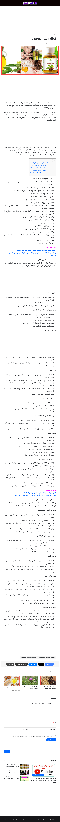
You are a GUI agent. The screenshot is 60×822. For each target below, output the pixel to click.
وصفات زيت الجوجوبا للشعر (28, 657)
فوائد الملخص (48, 34)
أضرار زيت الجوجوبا (36, 172)
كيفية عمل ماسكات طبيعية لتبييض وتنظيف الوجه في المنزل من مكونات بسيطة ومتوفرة (31, 254)
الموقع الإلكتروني (25, 729)
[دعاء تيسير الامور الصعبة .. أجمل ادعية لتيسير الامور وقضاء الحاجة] (24, 778)
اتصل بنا (47, 819)
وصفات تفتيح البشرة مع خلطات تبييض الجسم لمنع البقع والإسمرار (35, 250)
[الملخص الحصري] (30, 3)
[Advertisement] (30, 18)
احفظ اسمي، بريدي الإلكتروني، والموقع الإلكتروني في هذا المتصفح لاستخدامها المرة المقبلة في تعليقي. (33, 736)
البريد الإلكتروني (52, 729)
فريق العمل (52, 819)
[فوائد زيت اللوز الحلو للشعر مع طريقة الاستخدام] (12, 681)
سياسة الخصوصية (40, 819)
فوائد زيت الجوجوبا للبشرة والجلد (40, 163)
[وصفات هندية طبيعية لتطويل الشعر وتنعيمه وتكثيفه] (24, 772)
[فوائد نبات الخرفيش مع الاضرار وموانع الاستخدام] (30, 680)
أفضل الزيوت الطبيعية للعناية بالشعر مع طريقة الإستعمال (38, 492)
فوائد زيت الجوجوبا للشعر (38, 168)
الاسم (54, 723)
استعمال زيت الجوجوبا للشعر (39, 170)
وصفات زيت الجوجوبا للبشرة (47, 657)
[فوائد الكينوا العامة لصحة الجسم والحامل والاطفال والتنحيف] (48, 680)
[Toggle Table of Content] (53, 160)
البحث (55, 749)
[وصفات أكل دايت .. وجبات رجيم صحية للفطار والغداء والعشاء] (24, 766)
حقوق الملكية (25, 819)
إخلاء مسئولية (32, 819)
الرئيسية (53, 34)
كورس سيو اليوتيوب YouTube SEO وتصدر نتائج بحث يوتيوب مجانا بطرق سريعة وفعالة (43, 780)
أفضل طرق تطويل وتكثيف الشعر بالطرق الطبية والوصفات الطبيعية (35, 495)
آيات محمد (53, 43)
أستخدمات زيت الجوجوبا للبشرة (40, 166)
